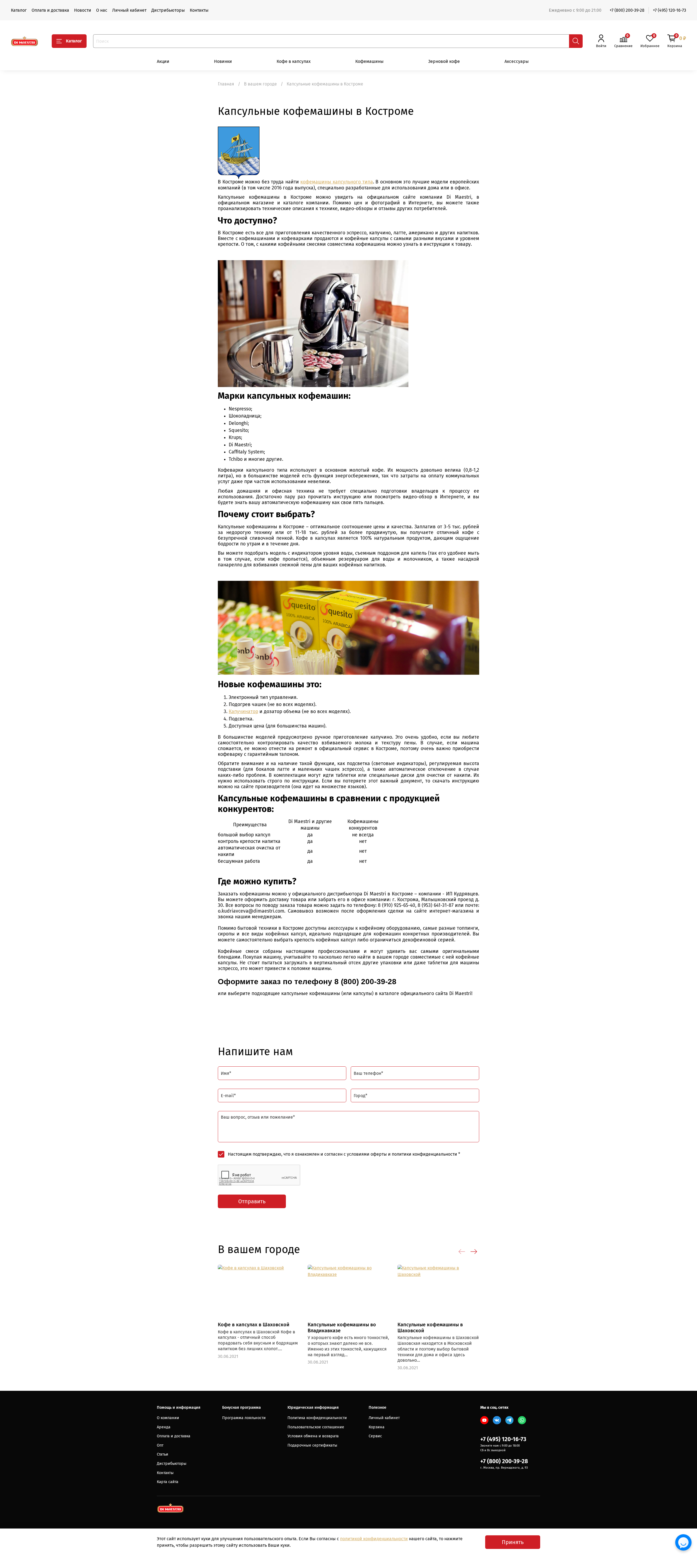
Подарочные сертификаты (312, 1445)
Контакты (199, 10)
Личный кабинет (129, 10)
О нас (101, 10)
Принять (513, 1542)
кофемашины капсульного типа (336, 182)
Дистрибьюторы (168, 10)
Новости (82, 10)
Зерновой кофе (444, 61)
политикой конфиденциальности (374, 1538)
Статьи (162, 1454)
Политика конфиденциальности (317, 1418)
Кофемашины (369, 61)
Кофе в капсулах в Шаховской (253, 1325)
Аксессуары (517, 61)
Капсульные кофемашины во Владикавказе (342, 1328)
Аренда (163, 1427)
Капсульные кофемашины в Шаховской (430, 1328)
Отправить (251, 1201)
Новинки (223, 61)
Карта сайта (167, 1482)
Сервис (375, 1436)
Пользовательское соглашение (316, 1427)
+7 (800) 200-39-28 (627, 10)
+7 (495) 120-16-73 (669, 10)
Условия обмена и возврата (313, 1436)
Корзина (376, 1427)
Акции (163, 61)
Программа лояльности (244, 1418)
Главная (226, 84)
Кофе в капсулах (294, 61)
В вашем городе (260, 84)
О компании (168, 1418)
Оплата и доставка (50, 10)
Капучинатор (243, 711)
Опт (160, 1445)
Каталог (19, 10)
